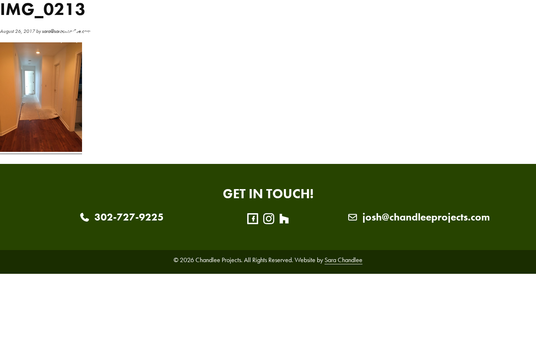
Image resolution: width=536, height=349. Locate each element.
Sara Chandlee (343, 260)
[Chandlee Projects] (111, 31)
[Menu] (471, 31)
